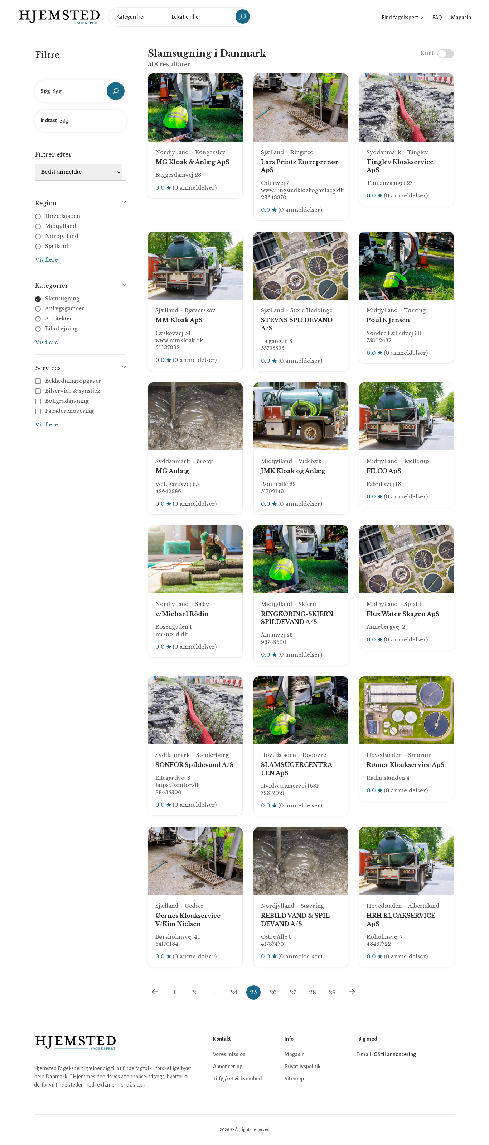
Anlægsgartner (64, 308)
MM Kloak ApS (179, 320)
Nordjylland (61, 236)
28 (312, 992)
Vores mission (229, 1054)
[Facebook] (362, 1075)
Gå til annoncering (395, 1054)
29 (332, 992)
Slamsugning (62, 298)
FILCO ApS (384, 470)
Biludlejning (61, 328)
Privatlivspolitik (302, 1066)
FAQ (437, 17)
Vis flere (46, 259)
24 (234, 992)
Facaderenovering (69, 411)
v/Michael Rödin (182, 613)
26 (273, 992)
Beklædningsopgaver (73, 381)
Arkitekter (58, 318)
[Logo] (59, 16)
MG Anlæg (172, 470)
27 (293, 992)
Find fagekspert (400, 17)
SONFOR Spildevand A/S (194, 764)
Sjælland (56, 246)
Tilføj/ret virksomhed (237, 1079)
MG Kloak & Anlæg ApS (192, 162)
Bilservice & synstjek (72, 391)
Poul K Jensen (388, 320)
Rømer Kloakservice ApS (406, 764)
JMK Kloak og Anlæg (293, 470)
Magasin (461, 17)
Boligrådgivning (67, 401)
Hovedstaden (62, 216)
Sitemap (294, 1079)
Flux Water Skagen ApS (403, 613)
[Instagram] (378, 1075)
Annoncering (227, 1066)
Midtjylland (60, 226)
